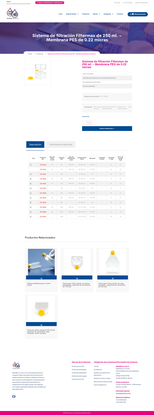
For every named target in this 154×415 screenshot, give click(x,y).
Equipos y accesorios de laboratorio (109, 107)
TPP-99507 (43, 202)
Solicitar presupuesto (141, 2)
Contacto (120, 14)
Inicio (60, 14)
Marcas (95, 14)
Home (30, 54)
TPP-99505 (43, 197)
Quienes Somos (71, 14)
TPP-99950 (43, 207)
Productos (85, 14)
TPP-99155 (43, 169)
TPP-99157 (43, 174)
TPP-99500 (43, 193)
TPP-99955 (43, 212)
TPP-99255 (43, 183)
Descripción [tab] (35, 144)
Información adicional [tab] (61, 144)
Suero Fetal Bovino (100, 385)
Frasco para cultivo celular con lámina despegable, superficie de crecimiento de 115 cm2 (76, 285)
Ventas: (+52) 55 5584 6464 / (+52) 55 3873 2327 (50, 2)
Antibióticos (98, 369)
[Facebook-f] (13, 396)
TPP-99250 (43, 179)
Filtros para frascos (98, 107)
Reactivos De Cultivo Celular (103, 382)
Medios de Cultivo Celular (102, 378)
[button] (41, 277)
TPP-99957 (43, 216)
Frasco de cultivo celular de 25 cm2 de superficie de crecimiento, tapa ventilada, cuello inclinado (41, 331)
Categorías (107, 14)
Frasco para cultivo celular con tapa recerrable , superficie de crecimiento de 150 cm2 (111, 285)
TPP (130, 107)
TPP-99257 (43, 188)
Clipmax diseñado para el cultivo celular (39, 284)
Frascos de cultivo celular (122, 107)
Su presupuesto (127, 2)
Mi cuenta (117, 2)
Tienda (96, 366)
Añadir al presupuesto (106, 128)
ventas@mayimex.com (123, 393)
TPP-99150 (43, 164)
